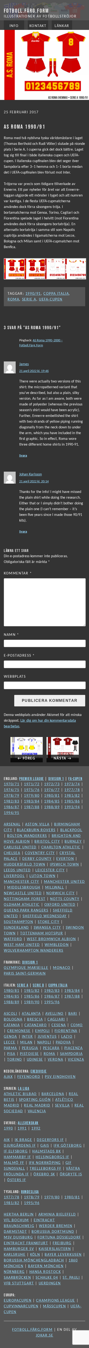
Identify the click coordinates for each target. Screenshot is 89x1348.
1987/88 (31, 807)
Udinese (35, 1060)
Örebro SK (44, 1174)
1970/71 (11, 784)
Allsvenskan (28, 1123)
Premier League (31, 778)
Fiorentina (66, 1031)
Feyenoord (28, 1077)
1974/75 (11, 790)
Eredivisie (39, 1071)
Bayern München (45, 1266)
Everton (65, 859)
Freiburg (62, 1243)
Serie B (38, 985)
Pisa (11, 1054)
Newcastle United (23, 893)
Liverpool (14, 876)
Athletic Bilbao (20, 1094)
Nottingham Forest (24, 899)
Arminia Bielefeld (57, 1215)
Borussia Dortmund (53, 1232)
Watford (13, 939)
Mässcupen (54, 1306)
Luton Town (42, 876)
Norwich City (60, 893)
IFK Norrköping (45, 1163)
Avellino (54, 1014)
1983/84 (31, 801)
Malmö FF (14, 1163)
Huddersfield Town (24, 865)
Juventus (47, 1037)
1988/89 (52, 807)
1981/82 (72, 796)
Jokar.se (44, 1335)
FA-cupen (75, 778)
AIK (7, 1140)
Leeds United (17, 870)
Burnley (73, 842)
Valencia (37, 1111)
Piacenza (73, 1048)
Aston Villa (37, 824)
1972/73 (52, 784)
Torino (14, 1060)
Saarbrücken (17, 1278)
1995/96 (52, 1002)
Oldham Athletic (22, 905)
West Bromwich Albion (51, 939)
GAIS (44, 1146)
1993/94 (72, 807)
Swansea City (47, 928)
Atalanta (31, 1014)
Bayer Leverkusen (63, 1255)
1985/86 (72, 801)
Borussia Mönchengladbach (34, 1260)
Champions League (55, 1301)
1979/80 (31, 796)
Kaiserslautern (55, 1249)
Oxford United (59, 905)
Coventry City (40, 853)
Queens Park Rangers (26, 910)
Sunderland (16, 928)
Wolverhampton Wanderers (33, 951)
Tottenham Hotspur (41, 933)
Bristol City (47, 842)
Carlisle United (20, 847)
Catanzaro (35, 1025)
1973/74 (72, 784)
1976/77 (52, 790)
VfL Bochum (16, 1220)
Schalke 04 (47, 1278)
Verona (55, 1060)
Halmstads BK (46, 1151)
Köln (35, 1255)
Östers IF (16, 1180)
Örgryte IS (71, 1174)
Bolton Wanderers (27, 836)
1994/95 (11, 813)
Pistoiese (29, 1054)
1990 (8, 1128)
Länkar (62, 26)
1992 (35, 1128)
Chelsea (12, 853)
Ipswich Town (64, 865)
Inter (27, 1037)
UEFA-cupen (50, 299)
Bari (72, 1014)
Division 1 (56, 778)
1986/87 (11, 807)
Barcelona (53, 1094)
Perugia (30, 1048)
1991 (22, 1128)
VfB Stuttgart (19, 1283)
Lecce (9, 1042)
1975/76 (31, 790)
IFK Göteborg (68, 1146)
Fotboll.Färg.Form (26, 10)
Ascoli (10, 1014)
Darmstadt (15, 1232)
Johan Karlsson (30, 474)
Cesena (59, 1025)
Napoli (44, 1042)
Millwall (54, 888)
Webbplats (15, 677)
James (24, 364)
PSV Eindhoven (60, 1077)
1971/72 (31, 784)
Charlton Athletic (60, 847)
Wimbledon (57, 945)
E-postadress (19, 656)
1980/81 (52, 796)
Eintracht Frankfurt (26, 1243)
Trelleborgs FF (45, 1169)
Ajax (8, 1077)
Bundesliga (30, 1192)
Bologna (13, 1019)
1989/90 (31, 1002)
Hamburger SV (19, 1249)
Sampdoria (71, 1054)
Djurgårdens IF (20, 1146)
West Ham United (22, 945)
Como (77, 1025)
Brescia (35, 1019)
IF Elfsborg (16, 1151)
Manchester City (21, 882)
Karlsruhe (14, 1255)
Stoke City (48, 922)
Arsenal (12, 824)
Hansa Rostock (45, 1272)
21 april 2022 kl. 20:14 (34, 481)
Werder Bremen (55, 1226)
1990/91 (33, 294)
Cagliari (56, 1019)
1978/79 (11, 796)
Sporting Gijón (35, 1100)
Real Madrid (37, 1106)
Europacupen (18, 1301)
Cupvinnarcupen (21, 1306)
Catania (12, 1025)
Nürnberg (14, 1272)
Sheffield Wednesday (44, 916)
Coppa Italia (56, 294)
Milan (26, 1042)
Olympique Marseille (26, 968)
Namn (11, 635)
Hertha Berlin (19, 1215)
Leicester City (50, 870)
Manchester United (64, 882)
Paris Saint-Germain (25, 974)
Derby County (37, 859)
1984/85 (52, 801)
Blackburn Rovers (36, 830)
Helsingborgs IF (52, 1157)
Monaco (61, 968)
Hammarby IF (17, 1157)
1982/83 (11, 801)
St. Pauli (71, 1278)
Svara (23, 456)
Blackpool (71, 830)
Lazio (66, 1037)
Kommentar (18, 573)
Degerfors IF (50, 1140)
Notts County (64, 899)
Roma (13, 299)
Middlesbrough (23, 888)
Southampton (18, 922)
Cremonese (18, 1031)
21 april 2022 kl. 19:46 (34, 371)
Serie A (29, 299)
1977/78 (72, 790)
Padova (63, 1042)
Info (14, 26)
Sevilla (62, 1106)
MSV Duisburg (18, 1237)
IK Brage (23, 1140)
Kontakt (37, 26)
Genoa (10, 1037)
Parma (10, 1048)
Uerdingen (50, 1283)
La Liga (23, 1088)
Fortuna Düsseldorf (59, 1237)
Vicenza (76, 1060)
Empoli (42, 1031)
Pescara (51, 1048)
